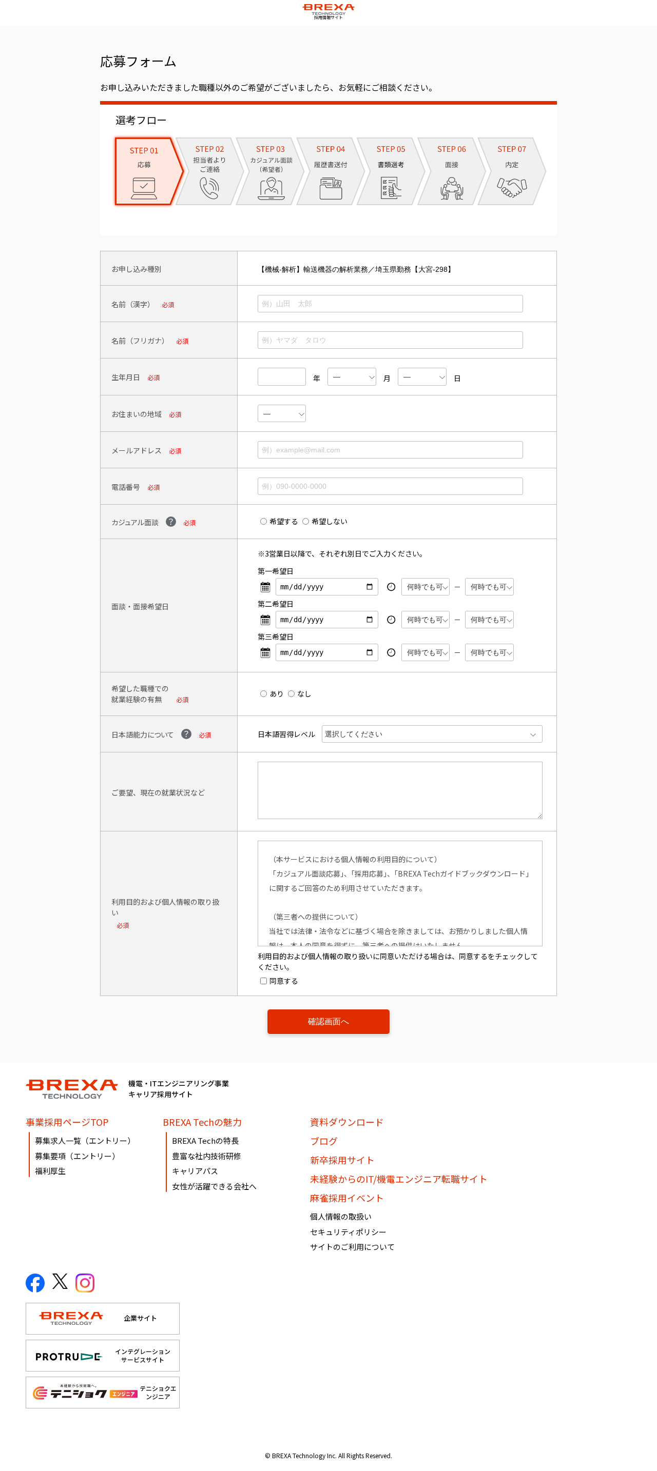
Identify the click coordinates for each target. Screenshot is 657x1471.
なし (304, 693)
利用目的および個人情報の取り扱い (165, 907)
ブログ (324, 1140)
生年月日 (125, 377)
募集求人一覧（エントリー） (85, 1140)
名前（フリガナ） (140, 340)
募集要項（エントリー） (77, 1155)
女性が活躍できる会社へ (214, 1186)
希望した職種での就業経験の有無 (140, 693)
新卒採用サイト (342, 1159)
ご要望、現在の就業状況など (158, 792)
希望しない (329, 521)
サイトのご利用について (352, 1246)
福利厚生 (50, 1170)
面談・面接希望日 (140, 606)
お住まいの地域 (136, 414)
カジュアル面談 (135, 522)
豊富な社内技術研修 (206, 1155)
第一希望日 (276, 571)
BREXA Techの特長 (205, 1140)
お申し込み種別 (136, 269)
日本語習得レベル (286, 734)
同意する (283, 981)
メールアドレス (136, 450)
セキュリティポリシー (348, 1231)
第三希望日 (276, 636)
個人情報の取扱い (341, 1216)
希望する (283, 521)
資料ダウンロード (347, 1121)
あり (276, 693)
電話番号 (125, 487)
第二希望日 (276, 604)
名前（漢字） (132, 304)
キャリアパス (195, 1170)
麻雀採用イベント (347, 1197)
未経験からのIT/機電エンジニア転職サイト (399, 1178)
